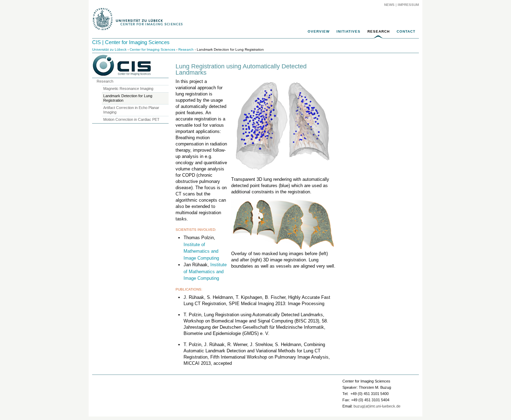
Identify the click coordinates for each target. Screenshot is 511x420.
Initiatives (348, 31)
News (389, 5)
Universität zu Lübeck (109, 49)
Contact (406, 31)
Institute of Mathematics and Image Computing (201, 251)
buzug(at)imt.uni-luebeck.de (377, 406)
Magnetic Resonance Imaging (128, 88)
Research (378, 31)
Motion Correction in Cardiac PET (131, 119)
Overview (319, 31)
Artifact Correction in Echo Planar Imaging (131, 110)
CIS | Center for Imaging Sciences (131, 42)
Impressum (408, 5)
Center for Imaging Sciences (152, 49)
